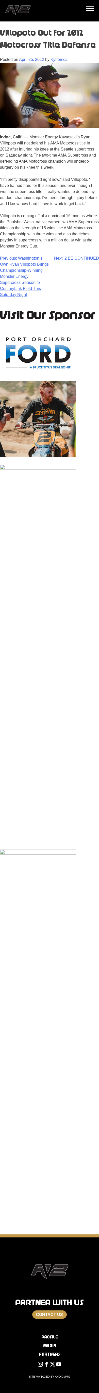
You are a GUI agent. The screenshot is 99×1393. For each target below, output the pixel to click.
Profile (49, 1337)
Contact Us (49, 1314)
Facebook (46, 1365)
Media (49, 1345)
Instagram (40, 1365)
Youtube (58, 1365)
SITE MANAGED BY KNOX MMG (49, 1376)
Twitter (52, 1365)
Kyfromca (59, 59)
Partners (49, 1354)
